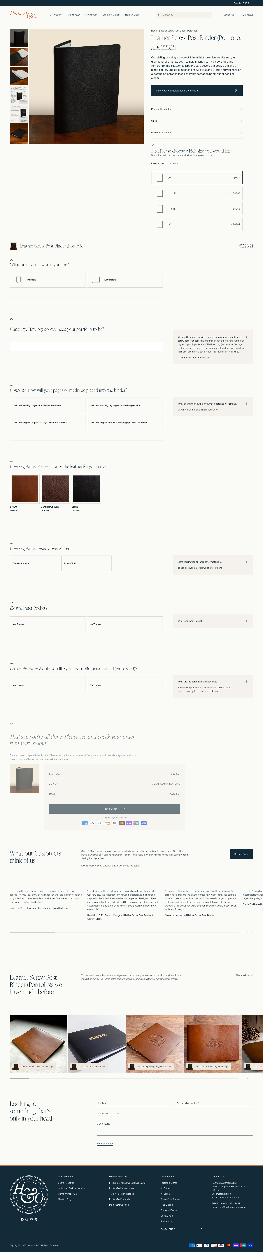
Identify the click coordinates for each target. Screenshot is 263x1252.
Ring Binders (167, 1204)
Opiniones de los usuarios (72, 1188)
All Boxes (165, 1193)
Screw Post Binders (171, 1199)
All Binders (166, 1188)
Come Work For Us (67, 1193)
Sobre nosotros (66, 1183)
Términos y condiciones (121, 1193)
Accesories (166, 1221)
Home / (155, 30)
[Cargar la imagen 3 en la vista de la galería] (19, 76)
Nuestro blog (64, 1199)
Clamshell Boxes (169, 1210)
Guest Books (167, 1215)
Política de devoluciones (121, 1188)
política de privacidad (120, 1199)
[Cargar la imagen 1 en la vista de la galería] (19, 38)
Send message (105, 1143)
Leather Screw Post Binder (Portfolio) (178, 30)
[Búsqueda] (159, 15)
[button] (74, 15)
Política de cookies (119, 1204)
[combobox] (184, 15)
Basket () (248, 14)
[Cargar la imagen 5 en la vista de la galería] (19, 113)
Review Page (241, 854)
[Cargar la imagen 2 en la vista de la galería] (19, 57)
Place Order (110, 808)
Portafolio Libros (169, 1183)
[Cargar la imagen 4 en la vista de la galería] (19, 95)
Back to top (242, 975)
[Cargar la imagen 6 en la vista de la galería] (19, 132)
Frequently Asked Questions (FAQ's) (127, 1183)
